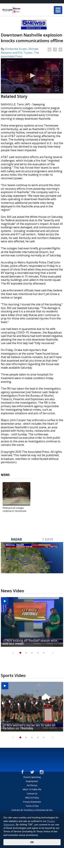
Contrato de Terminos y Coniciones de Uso (32, 810)
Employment (32, 781)
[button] (32, 75)
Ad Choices (32, 785)
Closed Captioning (32, 777)
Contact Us (32, 793)
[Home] (23, 10)
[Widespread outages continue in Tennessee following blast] (16, 493)
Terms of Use (32, 805)
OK (32, 842)
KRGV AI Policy (32, 797)
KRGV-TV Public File (32, 789)
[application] (32, 75)
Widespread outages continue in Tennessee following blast (14, 511)
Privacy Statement (32, 801)
